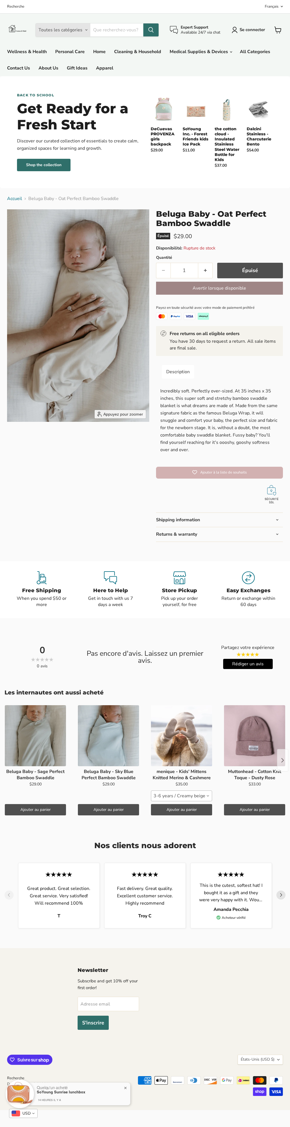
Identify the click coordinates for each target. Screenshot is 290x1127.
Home (99, 52)
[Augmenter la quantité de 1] (205, 270)
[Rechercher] (151, 29)
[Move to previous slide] (9, 895)
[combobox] (181, 796)
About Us (48, 68)
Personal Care (70, 52)
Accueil (14, 198)
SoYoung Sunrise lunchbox (61, 1092)
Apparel (104, 68)
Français (271, 6)
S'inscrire (93, 1022)
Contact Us (18, 68)
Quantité (164, 257)
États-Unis (257, 1059)
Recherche (15, 7)
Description (178, 372)
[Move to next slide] (281, 895)
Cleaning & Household (137, 52)
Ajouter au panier (35, 809)
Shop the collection (43, 165)
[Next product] (282, 760)
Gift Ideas (77, 68)
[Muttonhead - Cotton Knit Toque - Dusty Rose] (254, 735)
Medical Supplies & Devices (199, 52)
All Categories (255, 52)
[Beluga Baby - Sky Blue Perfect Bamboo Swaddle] (108, 735)
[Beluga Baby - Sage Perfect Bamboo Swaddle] (35, 735)
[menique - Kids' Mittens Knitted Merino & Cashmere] (181, 735)
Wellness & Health (27, 52)
